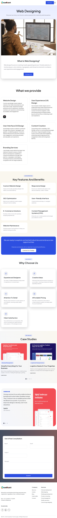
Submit (28, 475)
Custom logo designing (46, 502)
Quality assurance (45, 500)
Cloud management (45, 498)
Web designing (44, 492)
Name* (6, 443)
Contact (49, 2)
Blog (33, 494)
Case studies (35, 496)
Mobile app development (46, 494)
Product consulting (45, 496)
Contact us (28, 74)
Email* (31, 443)
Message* (7, 461)
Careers (34, 492)
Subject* (7, 452)
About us (34, 490)
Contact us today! (29, 250)
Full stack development (46, 490)
